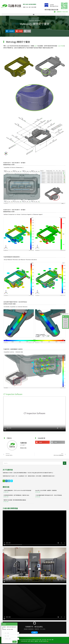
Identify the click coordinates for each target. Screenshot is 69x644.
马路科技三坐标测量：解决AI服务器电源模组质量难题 (14, 500)
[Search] (64, 463)
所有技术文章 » (23, 447)
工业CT (35, 46)
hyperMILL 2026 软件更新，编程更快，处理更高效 (46, 490)
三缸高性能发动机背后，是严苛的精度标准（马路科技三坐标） (16, 495)
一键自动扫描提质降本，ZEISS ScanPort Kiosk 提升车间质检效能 (17, 490)
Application (31, 20)
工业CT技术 (61, 46)
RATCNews (37, 20)
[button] (34, 14)
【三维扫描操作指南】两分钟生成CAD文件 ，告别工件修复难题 (48, 495)
